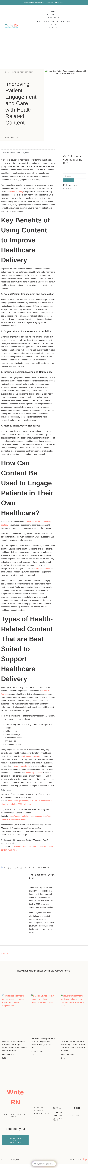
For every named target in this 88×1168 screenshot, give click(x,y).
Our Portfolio (41, 1113)
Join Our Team (57, 1119)
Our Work (53, 18)
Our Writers (54, 15)
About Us (38, 1107)
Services (38, 1110)
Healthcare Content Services (54, 21)
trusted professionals (21, 766)
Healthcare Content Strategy (19, 72)
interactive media (43, 569)
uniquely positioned (34, 773)
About (54, 11)
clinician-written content (31, 756)
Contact (54, 27)
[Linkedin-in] (64, 195)
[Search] (68, 180)
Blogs (59, 1112)
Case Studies (57, 1108)
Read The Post (8, 1054)
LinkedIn (76, 1115)
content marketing (15, 191)
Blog (54, 24)
